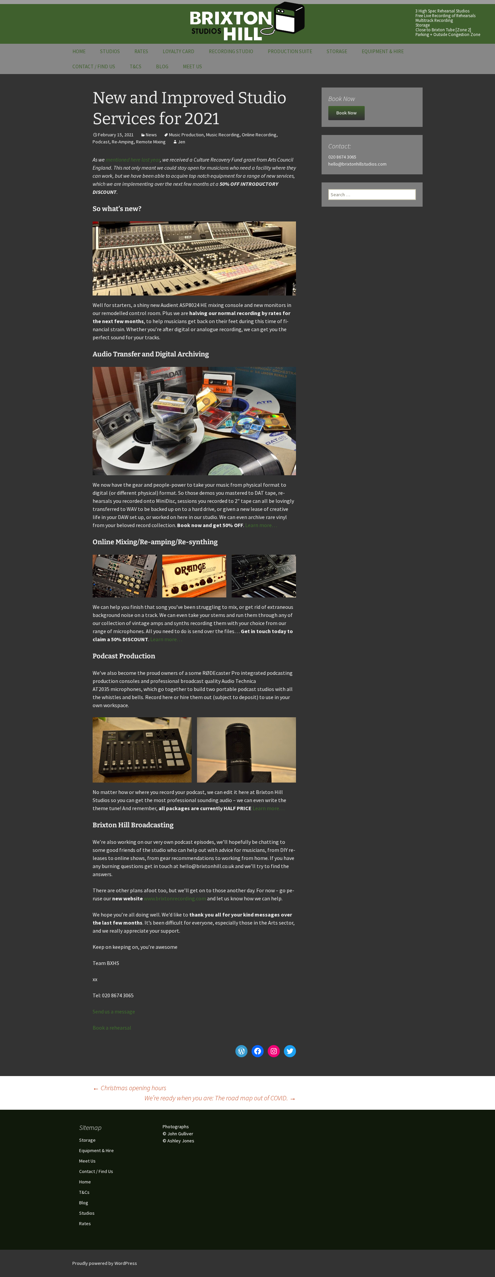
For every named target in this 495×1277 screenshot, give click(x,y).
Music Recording (222, 135)
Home (79, 51)
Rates (141, 51)
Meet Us (192, 66)
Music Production (186, 135)
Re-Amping (123, 142)
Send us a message (114, 1011)
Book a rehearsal (112, 1027)
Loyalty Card (178, 51)
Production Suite (290, 51)
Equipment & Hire (383, 51)
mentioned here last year (133, 159)
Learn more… (261, 525)
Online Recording (259, 135)
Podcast (101, 142)
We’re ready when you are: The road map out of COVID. (220, 1098)
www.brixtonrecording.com (175, 898)
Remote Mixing (151, 142)
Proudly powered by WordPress (104, 1263)
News (151, 135)
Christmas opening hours (129, 1087)
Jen (181, 142)
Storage (337, 51)
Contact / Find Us (93, 66)
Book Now (346, 113)
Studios (110, 51)
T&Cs (135, 66)
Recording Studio (231, 51)
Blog (162, 66)
